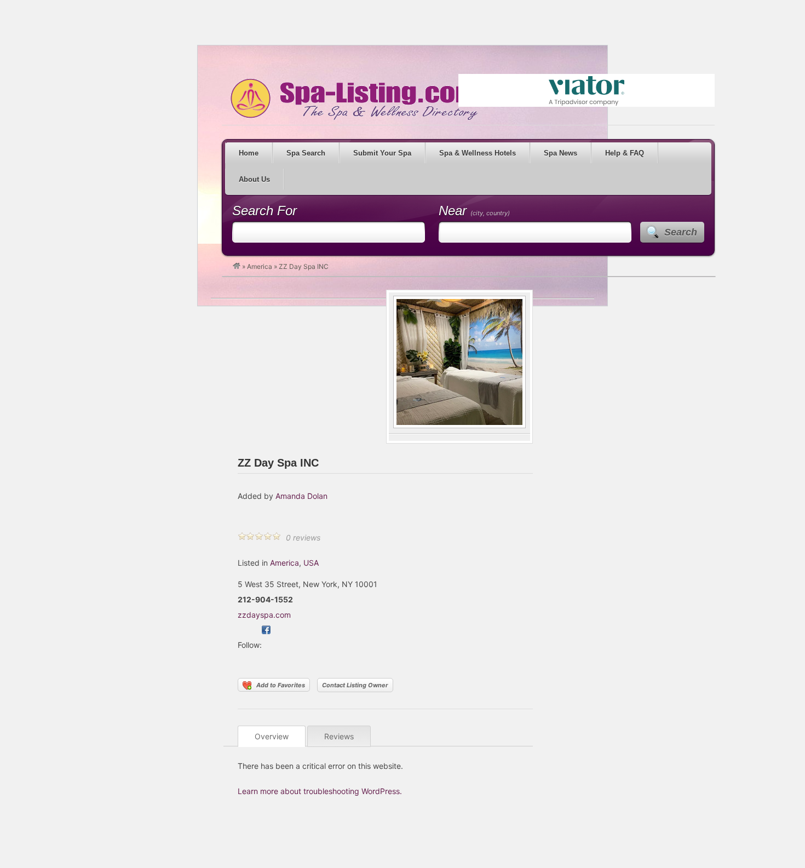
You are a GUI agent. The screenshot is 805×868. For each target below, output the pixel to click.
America (259, 266)
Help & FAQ (624, 153)
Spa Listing (352, 99)
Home (248, 153)
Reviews (339, 736)
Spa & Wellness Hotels (477, 153)
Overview (272, 736)
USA (311, 562)
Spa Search (305, 153)
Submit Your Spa (382, 153)
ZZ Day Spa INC (278, 463)
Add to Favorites (280, 685)
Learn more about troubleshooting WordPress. (320, 791)
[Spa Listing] (236, 266)
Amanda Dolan (301, 496)
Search (680, 232)
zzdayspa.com (264, 614)
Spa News (560, 153)
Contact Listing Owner (355, 685)
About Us (254, 179)
